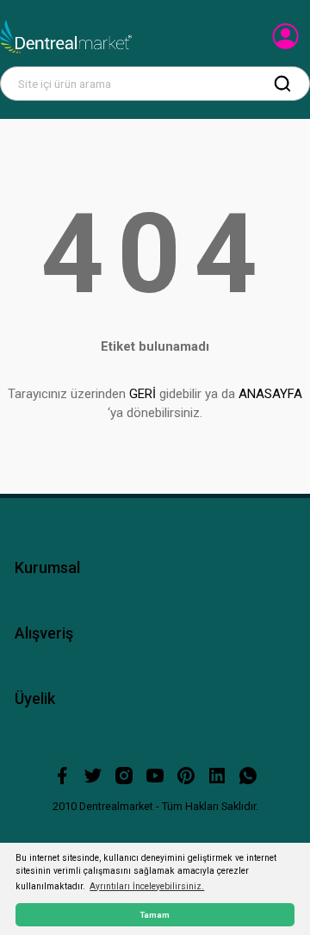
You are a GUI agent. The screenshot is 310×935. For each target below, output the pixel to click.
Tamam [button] (155, 914)
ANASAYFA (270, 394)
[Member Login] (287, 41)
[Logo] (66, 37)
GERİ (142, 394)
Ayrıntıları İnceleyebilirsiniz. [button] (147, 886)
